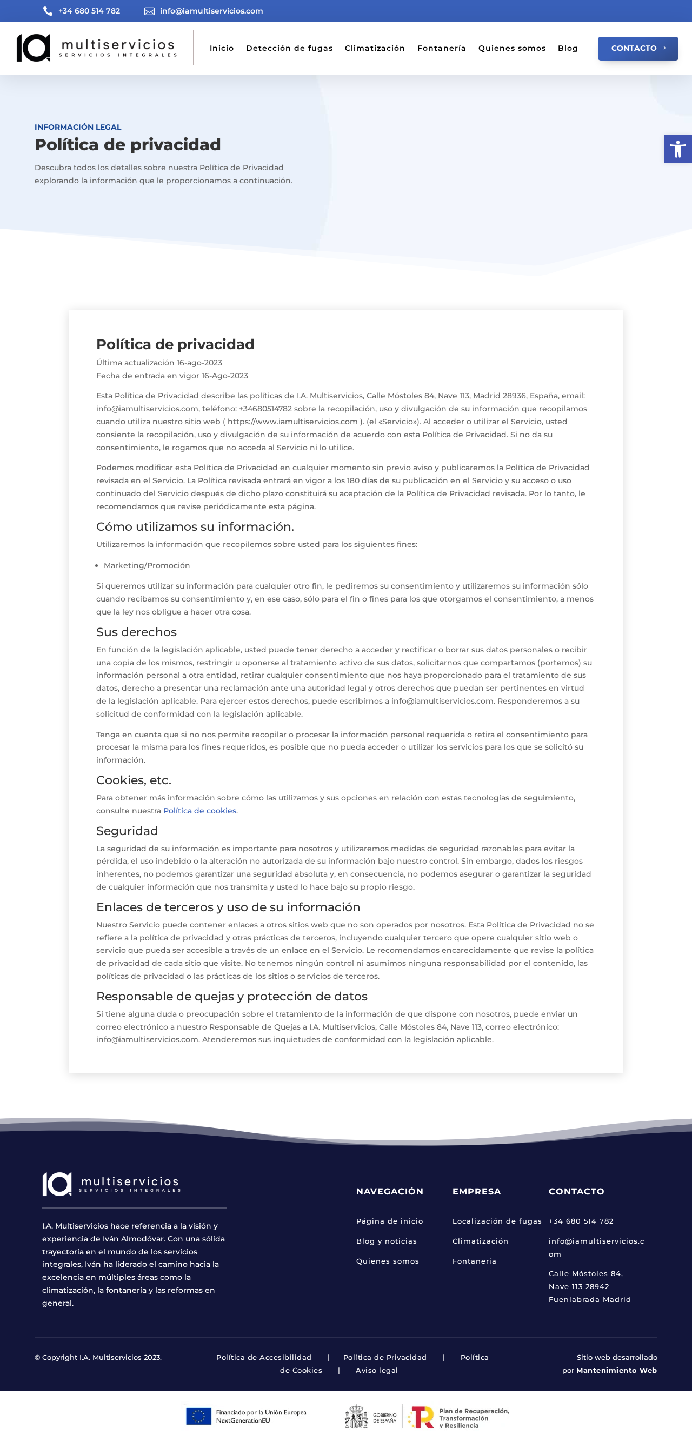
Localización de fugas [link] (497, 1221)
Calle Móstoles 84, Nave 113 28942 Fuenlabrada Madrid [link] (590, 1286)
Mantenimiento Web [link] (616, 1370)
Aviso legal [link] (377, 1370)
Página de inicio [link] (389, 1221)
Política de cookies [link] (199, 811)
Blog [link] (568, 48)
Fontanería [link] (442, 48)
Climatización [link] (375, 48)
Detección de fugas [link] (289, 48)
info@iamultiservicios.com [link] (211, 11)
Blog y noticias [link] (386, 1241)
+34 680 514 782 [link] (89, 11)
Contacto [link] (634, 48)
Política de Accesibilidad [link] (264, 1357)
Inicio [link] (222, 48)
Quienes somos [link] (512, 48)
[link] (678, 149)
